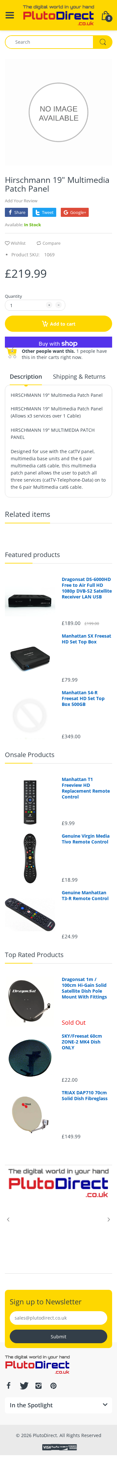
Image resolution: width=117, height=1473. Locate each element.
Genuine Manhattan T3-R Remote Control (85, 895)
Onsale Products (30, 754)
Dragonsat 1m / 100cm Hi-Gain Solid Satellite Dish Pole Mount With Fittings (84, 988)
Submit (58, 1337)
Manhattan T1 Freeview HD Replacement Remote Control (86, 788)
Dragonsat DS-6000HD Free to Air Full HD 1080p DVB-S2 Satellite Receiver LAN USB (87, 588)
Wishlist (18, 243)
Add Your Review (21, 201)
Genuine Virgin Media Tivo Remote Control (86, 839)
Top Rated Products (34, 954)
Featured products (32, 554)
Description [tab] (26, 376)
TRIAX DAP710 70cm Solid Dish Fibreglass (85, 1095)
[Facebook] (8, 1385)
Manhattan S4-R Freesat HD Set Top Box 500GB (83, 698)
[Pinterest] (53, 1385)
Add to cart (62, 324)
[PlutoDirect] (58, 15)
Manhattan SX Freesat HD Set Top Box (86, 639)
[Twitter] (23, 1385)
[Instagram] (38, 1385)
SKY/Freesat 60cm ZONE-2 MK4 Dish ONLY (82, 1042)
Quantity (13, 296)
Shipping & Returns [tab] (79, 376)
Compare (51, 243)
